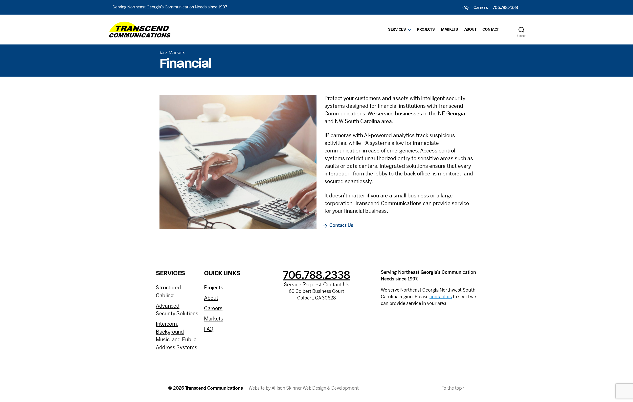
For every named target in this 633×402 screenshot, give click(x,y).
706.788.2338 (505, 7)
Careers (481, 7)
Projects (426, 29)
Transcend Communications (214, 388)
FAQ (465, 7)
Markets (449, 29)
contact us (441, 296)
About (470, 29)
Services (397, 29)
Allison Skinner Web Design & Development (315, 388)
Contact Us (341, 225)
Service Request (303, 284)
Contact (490, 29)
